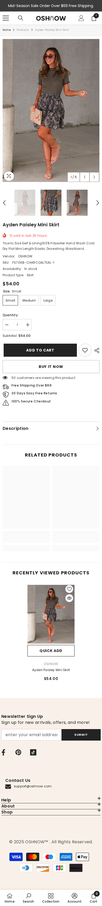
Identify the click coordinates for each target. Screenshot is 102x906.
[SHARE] (95, 350)
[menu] (6, 18)
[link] (85, 350)
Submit (81, 734)
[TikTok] (33, 752)
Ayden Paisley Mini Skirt (51, 670)
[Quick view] (69, 598)
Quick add (51, 650)
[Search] (21, 18)
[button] (84, 177)
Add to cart (39, 350)
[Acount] (81, 18)
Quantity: (11, 315)
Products (23, 30)
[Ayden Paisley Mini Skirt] (51, 614)
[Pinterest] (18, 752)
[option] (51, 110)
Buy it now (51, 366)
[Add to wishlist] (69, 589)
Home (7, 30)
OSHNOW (25, 256)
